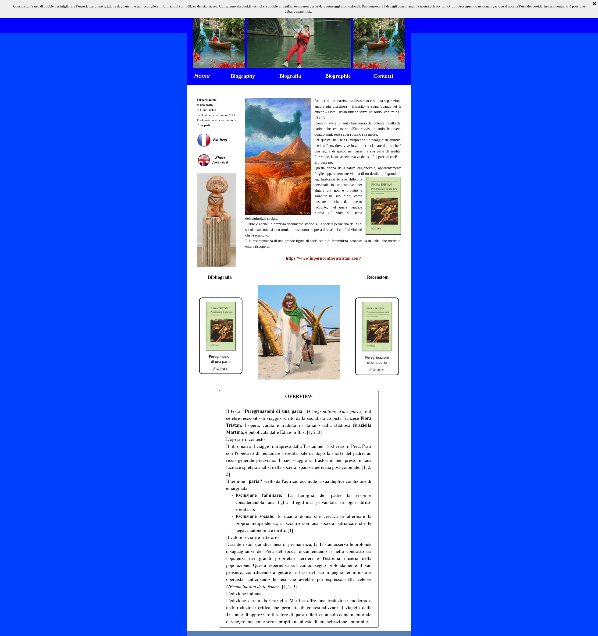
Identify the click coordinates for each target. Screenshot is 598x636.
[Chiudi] (594, 4)
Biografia (290, 76)
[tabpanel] (219, 180)
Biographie (338, 76)
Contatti (383, 76)
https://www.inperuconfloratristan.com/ (323, 258)
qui (454, 6)
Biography (243, 76)
